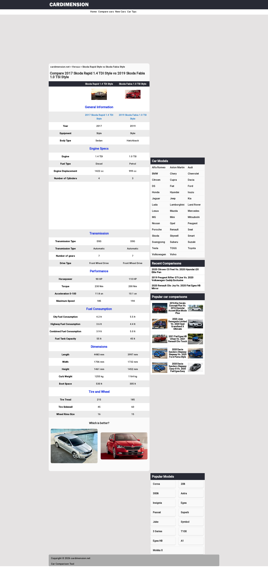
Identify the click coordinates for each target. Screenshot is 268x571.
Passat (157, 512)
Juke (155, 521)
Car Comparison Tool (62, 563)
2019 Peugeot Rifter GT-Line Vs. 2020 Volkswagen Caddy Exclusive (172, 279)
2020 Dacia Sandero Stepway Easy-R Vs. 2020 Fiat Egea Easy (177, 367)
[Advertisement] (130, 40)
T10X (184, 531)
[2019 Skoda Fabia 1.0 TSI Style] (133, 97)
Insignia (157, 502)
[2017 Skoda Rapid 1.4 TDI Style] (99, 99)
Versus (76, 66)
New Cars (120, 11)
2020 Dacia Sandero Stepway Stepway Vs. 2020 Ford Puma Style (177, 353)
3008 (156, 493)
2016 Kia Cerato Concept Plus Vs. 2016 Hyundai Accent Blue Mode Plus (177, 308)
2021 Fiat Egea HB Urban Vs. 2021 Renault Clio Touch (177, 339)
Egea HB (158, 540)
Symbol (185, 521)
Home (93, 11)
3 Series (157, 531)
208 (183, 483)
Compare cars (106, 11)
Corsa (156, 483)
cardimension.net (60, 66)
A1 (182, 540)
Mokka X (158, 550)
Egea (184, 502)
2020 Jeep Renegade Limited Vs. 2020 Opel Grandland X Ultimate (177, 324)
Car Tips (131, 11)
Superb (185, 512)
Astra (184, 493)
